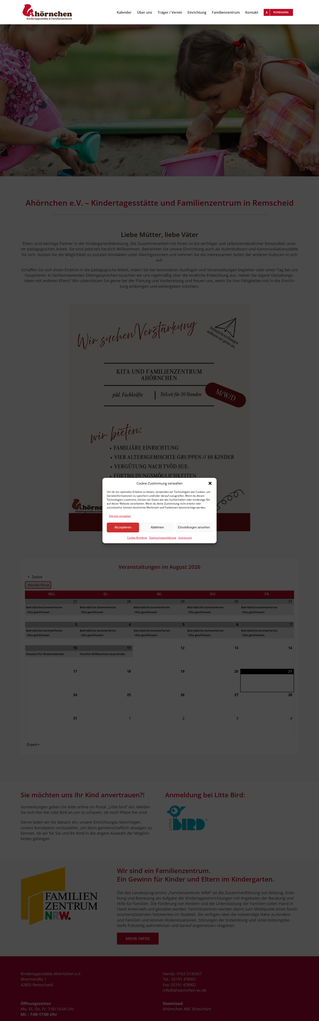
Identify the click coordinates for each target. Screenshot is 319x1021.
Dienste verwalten (120, 516)
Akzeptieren (122, 527)
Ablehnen (157, 527)
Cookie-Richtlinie (137, 537)
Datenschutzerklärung (162, 537)
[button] (210, 483)
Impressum (185, 537)
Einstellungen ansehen (194, 527)
